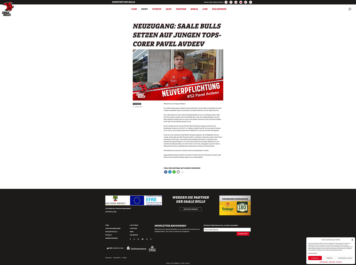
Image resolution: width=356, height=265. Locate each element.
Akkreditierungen (111, 238)
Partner (181, 9)
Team (107, 225)
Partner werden (191, 209)
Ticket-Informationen (112, 228)
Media (194, 9)
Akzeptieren (315, 258)
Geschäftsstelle (111, 231)
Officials (108, 235)
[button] (352, 240)
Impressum (339, 261)
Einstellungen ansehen (345, 258)
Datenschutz (332, 261)
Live (205, 9)
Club (134, 9)
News (144, 9)
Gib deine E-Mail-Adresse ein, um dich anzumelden (221, 225)
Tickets (156, 9)
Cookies (124, 257)
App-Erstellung (110, 212)
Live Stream (134, 225)
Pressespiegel (137, 104)
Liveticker (133, 228)
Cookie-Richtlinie (324, 261)
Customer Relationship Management (118, 208)
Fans (169, 9)
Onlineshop (219, 9)
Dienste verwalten (312, 253)
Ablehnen (329, 258)
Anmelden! (243, 233)
